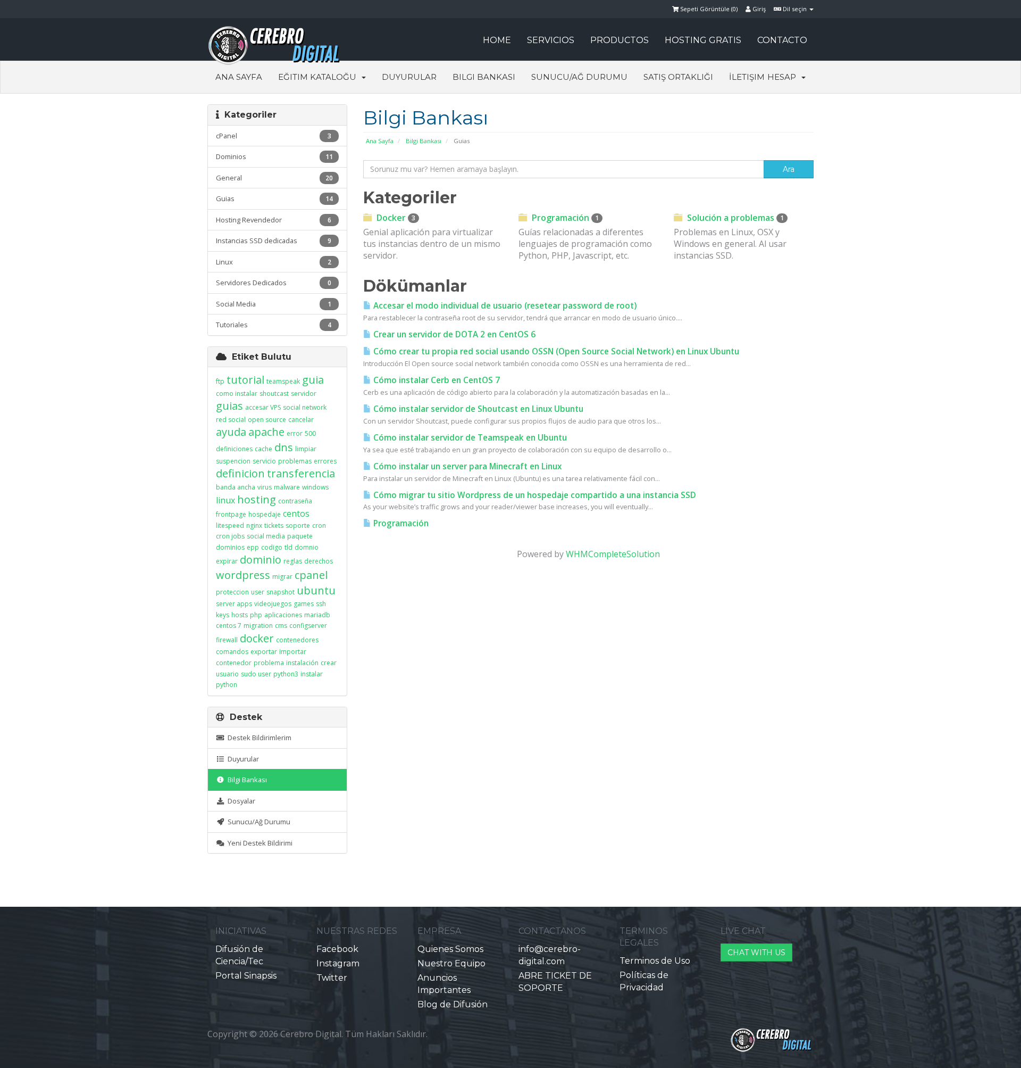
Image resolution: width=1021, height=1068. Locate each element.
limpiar (305, 448)
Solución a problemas (734, 217)
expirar (227, 561)
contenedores (297, 639)
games (304, 603)
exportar (263, 651)
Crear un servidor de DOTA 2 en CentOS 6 (453, 334)
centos (296, 513)
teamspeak (283, 381)
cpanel (311, 575)
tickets (273, 525)
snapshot (280, 592)
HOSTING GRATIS (703, 40)
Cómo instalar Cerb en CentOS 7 (435, 380)
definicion (240, 473)
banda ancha (235, 487)
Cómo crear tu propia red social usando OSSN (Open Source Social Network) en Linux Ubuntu (555, 351)
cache (263, 448)
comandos (232, 651)
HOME (497, 40)
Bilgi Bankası (484, 77)
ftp (220, 381)
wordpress (243, 575)
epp (253, 547)
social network (305, 407)
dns (283, 447)
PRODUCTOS (619, 40)
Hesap (783, 77)
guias (229, 406)
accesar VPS (263, 407)
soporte (298, 525)
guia (313, 379)
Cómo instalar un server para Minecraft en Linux (466, 466)
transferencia (301, 473)
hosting (256, 499)
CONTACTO (782, 40)
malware (287, 487)
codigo (271, 547)
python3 (285, 673)
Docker (394, 217)
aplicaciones (283, 614)
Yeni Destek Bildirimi (258, 843)
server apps (234, 603)
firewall (227, 639)
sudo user (256, 673)
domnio (307, 547)
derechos (318, 561)
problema (269, 662)
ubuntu (316, 590)
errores (325, 461)
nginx (254, 525)
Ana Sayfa (238, 77)
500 (310, 433)
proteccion (232, 592)
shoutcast (274, 393)
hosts (239, 614)
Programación (564, 217)
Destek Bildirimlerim (257, 737)
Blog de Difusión (452, 1004)
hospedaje (264, 514)
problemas (295, 461)
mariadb (317, 614)
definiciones (234, 448)
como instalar (236, 393)
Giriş (758, 9)
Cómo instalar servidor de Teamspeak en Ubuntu (469, 437)
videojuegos (272, 603)
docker (257, 638)
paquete (300, 536)
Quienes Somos (450, 949)
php (256, 614)
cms (281, 625)
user (257, 592)
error (295, 433)
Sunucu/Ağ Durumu (579, 77)
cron (319, 525)
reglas (292, 561)
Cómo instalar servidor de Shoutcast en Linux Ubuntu (477, 409)
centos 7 (228, 625)
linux (225, 500)
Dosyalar (239, 801)
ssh (321, 603)
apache (266, 432)
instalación (302, 662)
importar (292, 651)
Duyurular (409, 77)
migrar (282, 576)
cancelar (301, 419)
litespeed (230, 525)
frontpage (231, 514)
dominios (230, 547)
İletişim (747, 77)
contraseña (295, 501)
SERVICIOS (550, 40)
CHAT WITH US (756, 952)
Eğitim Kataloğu (319, 77)
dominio (260, 559)
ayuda (231, 432)
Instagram (337, 963)
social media (266, 536)
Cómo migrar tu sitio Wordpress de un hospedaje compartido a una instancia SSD (533, 495)
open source (267, 419)
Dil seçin (794, 9)
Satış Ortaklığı (678, 77)
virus (264, 487)
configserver (308, 625)
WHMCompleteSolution (613, 554)
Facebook (337, 949)
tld (288, 547)
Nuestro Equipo (451, 963)
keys (222, 614)
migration (258, 625)
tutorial (245, 379)
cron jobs (230, 536)
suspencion (233, 461)
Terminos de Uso (655, 961)
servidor (303, 393)
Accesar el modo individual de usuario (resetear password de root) (504, 305)
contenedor (234, 662)
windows (315, 487)
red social (231, 419)
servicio (264, 461)
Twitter (331, 978)
